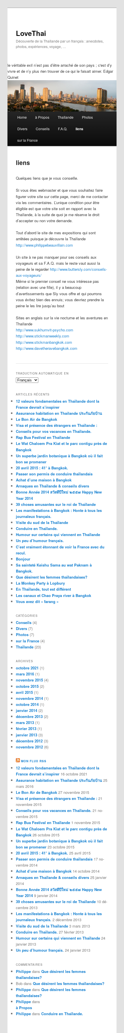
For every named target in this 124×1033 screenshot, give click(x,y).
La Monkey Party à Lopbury (40, 583)
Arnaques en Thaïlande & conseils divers (52, 486)
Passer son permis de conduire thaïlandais (54, 474)
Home (22, 117)
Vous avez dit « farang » (37, 601)
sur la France (27, 140)
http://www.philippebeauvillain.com (44, 245)
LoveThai (31, 33)
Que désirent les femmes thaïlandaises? (51, 577)
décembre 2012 (29, 741)
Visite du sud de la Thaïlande (42, 522)
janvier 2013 (26, 735)
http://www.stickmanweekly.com (42, 336)
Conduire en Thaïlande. (37, 528)
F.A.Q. (62, 128)
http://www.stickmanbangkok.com (44, 342)
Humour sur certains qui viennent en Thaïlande (58, 534)
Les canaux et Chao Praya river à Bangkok (53, 595)
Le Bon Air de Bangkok (36, 419)
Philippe (23, 971)
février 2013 (26, 728)
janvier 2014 (26, 710)
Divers (22, 128)
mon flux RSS (33, 761)
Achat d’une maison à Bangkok (44, 480)
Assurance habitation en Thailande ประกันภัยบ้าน (59, 413)
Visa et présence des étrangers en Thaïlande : (56, 425)
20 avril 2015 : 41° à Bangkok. (42, 468)
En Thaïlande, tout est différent (43, 589)
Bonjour (23, 559)
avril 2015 (24, 692)
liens (79, 128)
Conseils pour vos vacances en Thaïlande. (53, 431)
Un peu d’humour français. (40, 540)
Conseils (43, 128)
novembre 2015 (29, 680)
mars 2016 (25, 674)
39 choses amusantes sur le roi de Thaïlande (56, 504)
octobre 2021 (27, 668)
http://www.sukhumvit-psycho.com (44, 330)
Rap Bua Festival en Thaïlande (43, 437)
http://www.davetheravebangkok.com (46, 348)
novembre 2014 (29, 698)
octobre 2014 (27, 704)
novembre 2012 (29, 747)
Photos (87, 117)
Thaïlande (66, 117)
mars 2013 (25, 722)
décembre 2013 (29, 716)
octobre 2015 (27, 686)
